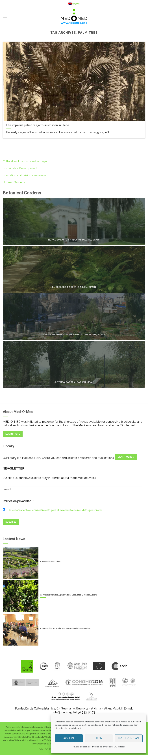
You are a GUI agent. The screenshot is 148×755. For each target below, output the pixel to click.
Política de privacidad (102, 746)
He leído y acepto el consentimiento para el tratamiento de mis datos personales (55, 510)
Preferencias (128, 738)
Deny (99, 738)
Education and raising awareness (24, 175)
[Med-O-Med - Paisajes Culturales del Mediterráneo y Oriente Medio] (74, 16)
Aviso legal (119, 746)
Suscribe (10, 522)
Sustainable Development (20, 168)
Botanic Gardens (14, 182)
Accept (69, 738)
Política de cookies (81, 746)
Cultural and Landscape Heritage (25, 161)
